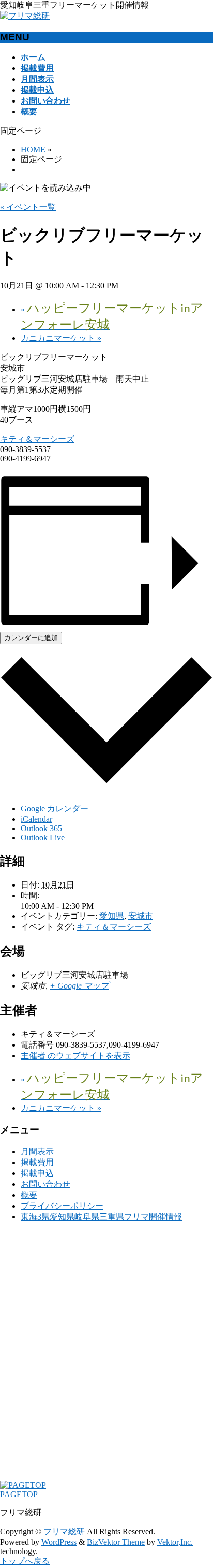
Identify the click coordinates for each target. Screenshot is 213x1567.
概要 (29, 1195)
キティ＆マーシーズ (37, 438)
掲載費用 (37, 1162)
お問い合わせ (45, 1184)
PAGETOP (19, 1494)
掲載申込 (37, 1173)
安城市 (140, 915)
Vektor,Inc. (175, 1541)
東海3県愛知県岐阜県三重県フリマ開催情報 (101, 1216)
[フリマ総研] (25, 15)
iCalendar (36, 819)
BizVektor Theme (116, 1541)
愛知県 (111, 915)
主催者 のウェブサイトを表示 (75, 1055)
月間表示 (37, 1151)
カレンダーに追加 (31, 638)
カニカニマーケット (61, 337)
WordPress (59, 1541)
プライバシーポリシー (62, 1205)
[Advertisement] (106, 1356)
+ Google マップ (79, 985)
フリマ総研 (64, 1531)
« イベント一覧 (28, 206)
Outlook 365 (41, 828)
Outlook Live (43, 837)
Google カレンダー (54, 808)
